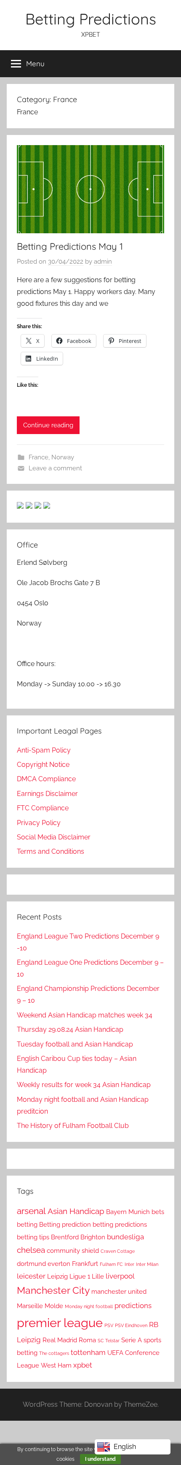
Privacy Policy (39, 823)
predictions (133, 1305)
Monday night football (89, 1306)
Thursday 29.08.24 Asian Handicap (70, 1029)
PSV (108, 1325)
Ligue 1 (79, 1276)
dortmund (31, 1263)
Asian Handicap (76, 1211)
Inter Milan (147, 1264)
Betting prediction (65, 1224)
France (38, 457)
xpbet (82, 1365)
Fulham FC (111, 1264)
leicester (31, 1276)
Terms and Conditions (50, 851)
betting (27, 1224)
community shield (73, 1250)
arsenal (31, 1211)
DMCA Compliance (46, 779)
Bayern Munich (128, 1211)
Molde (54, 1305)
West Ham (56, 1365)
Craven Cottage (118, 1251)
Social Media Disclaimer (53, 837)
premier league (60, 1322)
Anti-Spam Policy (44, 750)
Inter (129, 1264)
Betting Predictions (90, 18)
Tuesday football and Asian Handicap (75, 1044)
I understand (100, 1459)
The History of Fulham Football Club (73, 1126)
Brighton (92, 1237)
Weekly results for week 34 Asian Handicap (84, 1085)
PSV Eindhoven (131, 1325)
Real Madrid (60, 1340)
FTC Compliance (43, 808)
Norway (62, 457)
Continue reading (48, 425)
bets (158, 1211)
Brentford (65, 1237)
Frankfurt (85, 1263)
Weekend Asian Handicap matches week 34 (84, 1015)
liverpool (120, 1276)
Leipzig (57, 1276)
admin (103, 261)
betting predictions (120, 1224)
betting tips (33, 1237)
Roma (87, 1340)
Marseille (30, 1305)
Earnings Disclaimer (47, 794)
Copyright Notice (43, 765)
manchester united (118, 1291)
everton (59, 1263)
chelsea (31, 1250)
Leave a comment (55, 468)
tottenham (88, 1352)
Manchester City (53, 1290)
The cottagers (54, 1353)
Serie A (131, 1340)
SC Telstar (109, 1340)
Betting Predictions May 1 (70, 246)
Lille (98, 1276)
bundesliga (125, 1237)
